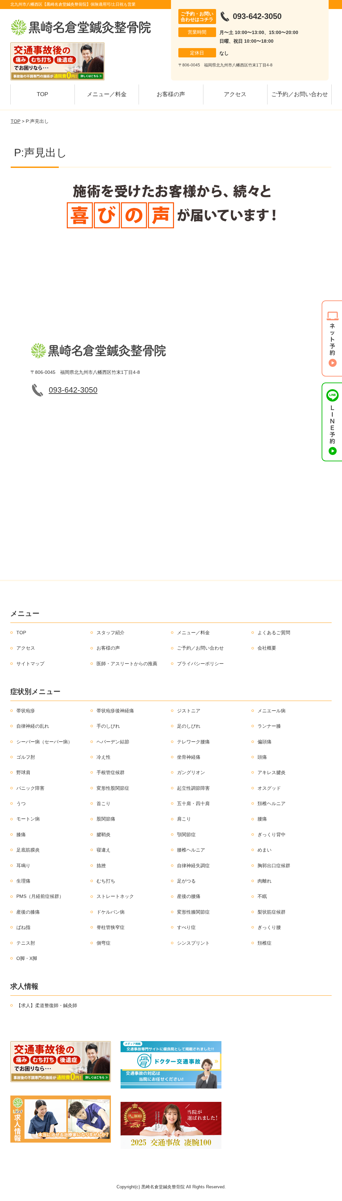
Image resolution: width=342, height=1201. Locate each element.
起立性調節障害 (193, 788)
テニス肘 (25, 943)
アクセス (235, 94)
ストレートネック (115, 896)
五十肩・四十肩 (193, 803)
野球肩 (23, 772)
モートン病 (28, 818)
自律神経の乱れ (32, 726)
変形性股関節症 (113, 788)
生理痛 (23, 881)
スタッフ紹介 (111, 632)
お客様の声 (171, 94)
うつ (21, 803)
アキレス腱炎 (272, 772)
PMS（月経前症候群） (40, 896)
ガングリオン (191, 772)
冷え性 (104, 757)
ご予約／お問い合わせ (299, 94)
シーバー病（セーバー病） (44, 741)
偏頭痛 (265, 741)
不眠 (262, 896)
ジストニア (188, 710)
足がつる (186, 881)
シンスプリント (193, 943)
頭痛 (262, 757)
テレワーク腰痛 (193, 741)
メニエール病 (272, 710)
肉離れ (265, 881)
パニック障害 (30, 788)
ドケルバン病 (111, 912)
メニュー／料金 (107, 94)
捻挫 (101, 865)
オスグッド (269, 788)
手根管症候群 (111, 772)
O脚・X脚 (26, 958)
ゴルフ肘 (25, 757)
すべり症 (186, 927)
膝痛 (21, 834)
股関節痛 (106, 818)
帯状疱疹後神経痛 (115, 710)
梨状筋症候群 (272, 912)
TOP (42, 94)
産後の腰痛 (188, 896)
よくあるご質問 (274, 632)
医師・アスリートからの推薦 (127, 663)
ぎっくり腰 (269, 927)
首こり (104, 803)
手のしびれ (108, 726)
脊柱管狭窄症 (111, 927)
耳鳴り (23, 865)
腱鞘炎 (104, 834)
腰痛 (262, 818)
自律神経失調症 (193, 865)
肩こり (184, 818)
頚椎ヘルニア (272, 803)
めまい (265, 850)
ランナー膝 (269, 726)
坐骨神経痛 (188, 757)
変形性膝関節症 (193, 912)
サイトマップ (30, 663)
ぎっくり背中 (272, 834)
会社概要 (267, 648)
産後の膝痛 (28, 912)
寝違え (104, 850)
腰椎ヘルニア (191, 850)
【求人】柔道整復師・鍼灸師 (46, 1005)
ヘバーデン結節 (113, 741)
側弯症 (104, 943)
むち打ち (106, 881)
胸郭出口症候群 (274, 865)
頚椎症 (265, 943)
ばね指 (23, 927)
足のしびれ (188, 726)
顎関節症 (186, 834)
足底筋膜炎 (28, 850)
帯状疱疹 (25, 710)
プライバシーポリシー (200, 663)
